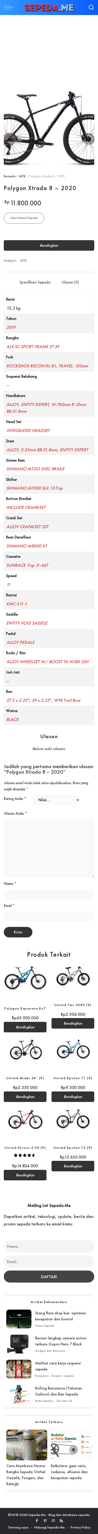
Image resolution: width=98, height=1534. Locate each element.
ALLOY (12, 404)
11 (8, 584)
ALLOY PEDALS (20, 642)
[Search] (91, 7)
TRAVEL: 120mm (73, 366)
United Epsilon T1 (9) (73, 1078)
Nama (10, 883)
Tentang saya (18, 1527)
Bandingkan (49, 245)
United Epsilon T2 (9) (73, 1147)
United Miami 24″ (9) (25, 1078)
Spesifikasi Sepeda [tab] (35, 282)
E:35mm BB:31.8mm (39, 450)
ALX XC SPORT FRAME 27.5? (32, 346)
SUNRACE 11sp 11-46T (27, 565)
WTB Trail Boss (67, 700)
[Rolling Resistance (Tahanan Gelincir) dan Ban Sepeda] (18, 1394)
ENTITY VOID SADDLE (26, 623)
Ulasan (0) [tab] (70, 282)
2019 (10, 327)
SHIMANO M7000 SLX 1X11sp (34, 488)
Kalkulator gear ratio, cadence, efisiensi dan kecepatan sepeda (69, 1471)
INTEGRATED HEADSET (28, 430)
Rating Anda (15, 798)
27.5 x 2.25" (17, 700)
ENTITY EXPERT (35, 404)
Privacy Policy (80, 1527)
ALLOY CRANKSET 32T (27, 526)
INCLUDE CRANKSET (25, 507)
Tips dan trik (64, 1401)
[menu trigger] (10, 7)
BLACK (12, 719)
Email (9, 905)
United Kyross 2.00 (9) (25, 1147)
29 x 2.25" (41, 700)
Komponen (42, 1375)
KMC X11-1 (16, 604)
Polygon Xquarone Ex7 (25, 1008)
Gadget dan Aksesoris (50, 1350)
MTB (22, 176)
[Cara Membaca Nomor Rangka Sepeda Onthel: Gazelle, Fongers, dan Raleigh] (26, 1445)
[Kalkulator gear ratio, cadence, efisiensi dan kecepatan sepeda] (71, 1445)
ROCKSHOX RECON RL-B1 (31, 366)
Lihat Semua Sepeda (24, 218)
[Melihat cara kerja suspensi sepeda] (18, 1369)
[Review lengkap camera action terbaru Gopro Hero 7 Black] (18, 1344)
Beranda (10, 176)
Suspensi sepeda (63, 1375)
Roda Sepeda (44, 1401)
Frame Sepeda (44, 1325)
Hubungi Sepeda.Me (49, 1527)
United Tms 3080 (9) (72, 1005)
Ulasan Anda (15, 813)
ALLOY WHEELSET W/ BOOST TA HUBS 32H (47, 661)
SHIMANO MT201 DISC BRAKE (35, 469)
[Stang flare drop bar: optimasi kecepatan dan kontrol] (18, 1319)
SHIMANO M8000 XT (26, 546)
